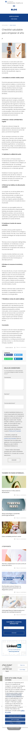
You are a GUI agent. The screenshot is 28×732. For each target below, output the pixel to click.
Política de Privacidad (15, 431)
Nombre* (6, 394)
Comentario (7, 377)
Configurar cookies (14, 728)
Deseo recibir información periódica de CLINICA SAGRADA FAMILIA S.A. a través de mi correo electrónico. (14, 452)
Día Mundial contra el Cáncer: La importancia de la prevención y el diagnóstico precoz (11, 587)
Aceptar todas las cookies (15, 716)
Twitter (18, 354)
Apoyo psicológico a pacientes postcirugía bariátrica (11, 514)
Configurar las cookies (15, 723)
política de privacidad (10, 438)
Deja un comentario (21, 347)
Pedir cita (22, 665)
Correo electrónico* (9, 403)
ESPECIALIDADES (14, 16)
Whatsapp (9, 358)
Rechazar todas (15, 719)
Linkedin (18, 358)
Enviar (14, 460)
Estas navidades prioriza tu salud (11, 536)
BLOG (14, 9)
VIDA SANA (14, 19)
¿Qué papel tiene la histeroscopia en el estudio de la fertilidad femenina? (13, 611)
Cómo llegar (22, 669)
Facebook (9, 354)
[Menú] (14, 6)
